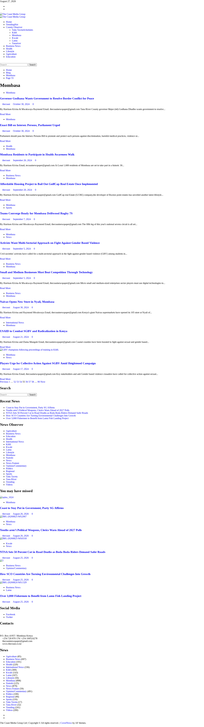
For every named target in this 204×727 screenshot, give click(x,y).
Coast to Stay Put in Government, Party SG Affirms (30, 407)
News (8, 237)
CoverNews (66, 723)
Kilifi (14, 32)
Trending (12, 24)
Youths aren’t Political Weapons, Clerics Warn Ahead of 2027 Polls (37, 410)
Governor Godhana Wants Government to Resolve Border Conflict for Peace (47, 98)
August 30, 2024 (21, 307)
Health (9, 48)
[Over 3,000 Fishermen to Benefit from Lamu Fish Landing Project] (13, 582)
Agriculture (11, 54)
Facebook (10, 614)
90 (38, 381)
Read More (5, 114)
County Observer (14, 27)
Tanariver (16, 43)
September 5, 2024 (22, 248)
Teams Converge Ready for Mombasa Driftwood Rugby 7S (36, 213)
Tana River (11, 479)
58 (33, 381)
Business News (13, 46)
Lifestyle (10, 51)
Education (11, 56)
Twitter (9, 617)
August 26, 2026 (21, 514)
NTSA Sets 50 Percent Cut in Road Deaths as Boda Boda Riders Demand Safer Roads (47, 413)
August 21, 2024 (21, 337)
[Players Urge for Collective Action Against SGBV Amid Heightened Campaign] (29, 349)
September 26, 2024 (23, 160)
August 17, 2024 (21, 369)
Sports (9, 207)
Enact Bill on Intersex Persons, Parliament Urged (30, 125)
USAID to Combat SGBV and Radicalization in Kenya (33, 331)
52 (15, 381)
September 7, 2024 (22, 219)
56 (27, 381)
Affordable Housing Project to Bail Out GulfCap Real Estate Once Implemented (49, 184)
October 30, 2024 (21, 104)
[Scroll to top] (1, 725)
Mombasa (16, 35)
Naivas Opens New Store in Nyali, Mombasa (27, 301)
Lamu (14, 40)
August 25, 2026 (21, 558)
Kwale (15, 38)
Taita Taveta (22, 30)
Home (9, 22)
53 (18, 381)
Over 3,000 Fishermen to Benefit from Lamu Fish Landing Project (37, 418)
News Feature (12, 463)
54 (21, 381)
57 (30, 381)
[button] (1, 62)
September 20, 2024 (23, 190)
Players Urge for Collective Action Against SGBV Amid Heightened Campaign (48, 363)
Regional (10, 471)
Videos (9, 484)
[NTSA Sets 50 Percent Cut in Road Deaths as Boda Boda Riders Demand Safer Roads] (13, 538)
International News (15, 322)
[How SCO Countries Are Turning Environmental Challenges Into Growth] (2, 560)
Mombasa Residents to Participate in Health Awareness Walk (37, 154)
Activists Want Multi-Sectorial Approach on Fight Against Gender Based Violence (50, 242)
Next (42, 381)
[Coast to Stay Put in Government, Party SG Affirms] (6, 497)
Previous (4, 381)
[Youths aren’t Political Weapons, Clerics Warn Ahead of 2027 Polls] (13, 516)
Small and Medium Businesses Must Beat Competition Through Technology (46, 272)
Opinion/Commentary (16, 466)
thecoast (6, 104)
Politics (9, 468)
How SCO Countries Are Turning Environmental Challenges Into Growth (41, 415)
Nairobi (9, 457)
